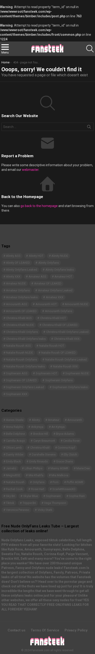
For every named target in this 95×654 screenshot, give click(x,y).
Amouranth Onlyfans (58, 311)
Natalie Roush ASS (18, 345)
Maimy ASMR (59, 468)
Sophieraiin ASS (16, 373)
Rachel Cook (14, 489)
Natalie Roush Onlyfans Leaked (66, 359)
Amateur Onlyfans (18, 290)
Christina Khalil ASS (19, 318)
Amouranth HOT (46, 304)
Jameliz (11, 468)
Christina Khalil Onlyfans (22, 332)
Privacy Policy (76, 630)
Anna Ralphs (14, 427)
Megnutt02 (13, 475)
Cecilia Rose (71, 440)
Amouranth (74, 420)
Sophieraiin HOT (46, 373)
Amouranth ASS (16, 304)
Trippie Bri (29, 503)
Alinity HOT (36, 255)
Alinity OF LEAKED (18, 262)
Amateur (53, 420)
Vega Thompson (55, 503)
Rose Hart (37, 489)
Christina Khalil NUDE (20, 325)
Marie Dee (83, 468)
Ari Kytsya (58, 427)
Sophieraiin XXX (16, 394)
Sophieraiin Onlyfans (59, 380)
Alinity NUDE (59, 255)
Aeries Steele (15, 420)
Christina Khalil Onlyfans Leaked (67, 332)
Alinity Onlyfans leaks (59, 269)
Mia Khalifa (36, 475)
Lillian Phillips (33, 468)
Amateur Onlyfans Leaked (55, 290)
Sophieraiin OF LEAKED (21, 380)
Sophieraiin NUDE (77, 373)
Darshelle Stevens (44, 454)
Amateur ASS (37, 276)
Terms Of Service (45, 630)
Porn (56, 482)
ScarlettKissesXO (63, 489)
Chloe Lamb (14, 447)
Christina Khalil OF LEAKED (59, 325)
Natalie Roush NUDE (19, 352)
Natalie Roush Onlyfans (21, 359)
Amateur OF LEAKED (47, 283)
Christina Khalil (40, 447)
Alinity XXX (13, 276)
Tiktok (10, 503)
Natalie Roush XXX (65, 366)
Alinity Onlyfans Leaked (21, 269)
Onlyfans (39, 482)
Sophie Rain (77, 496)
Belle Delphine (15, 433)
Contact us (16, 630)
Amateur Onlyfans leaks (22, 297)
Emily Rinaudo (38, 461)
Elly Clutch (70, 454)
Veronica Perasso (17, 510)
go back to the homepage (39, 206)
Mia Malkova (59, 475)
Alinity (36, 420)
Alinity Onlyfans (48, 262)
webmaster (30, 170)
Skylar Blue (30, 496)
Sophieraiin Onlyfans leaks (70, 387)
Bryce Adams (65, 433)
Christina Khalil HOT (53, 318)
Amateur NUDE (16, 283)
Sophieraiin (53, 496)
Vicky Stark (45, 510)
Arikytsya (37, 427)
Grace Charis (64, 461)
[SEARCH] (90, 48)
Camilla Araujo (15, 440)
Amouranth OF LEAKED (21, 311)
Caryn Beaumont (44, 440)
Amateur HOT (63, 276)
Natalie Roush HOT (51, 345)
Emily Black (13, 461)
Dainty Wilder (15, 454)
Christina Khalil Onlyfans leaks (26, 338)
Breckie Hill (40, 433)
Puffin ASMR (75, 482)
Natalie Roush (15, 482)
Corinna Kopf (66, 447)
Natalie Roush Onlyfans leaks (25, 366)
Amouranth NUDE (76, 304)
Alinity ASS (13, 255)
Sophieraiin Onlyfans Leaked (25, 387)
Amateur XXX (54, 297)
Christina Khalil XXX (67, 338)
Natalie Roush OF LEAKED (58, 352)
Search (89, 128)
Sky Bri (10, 496)
